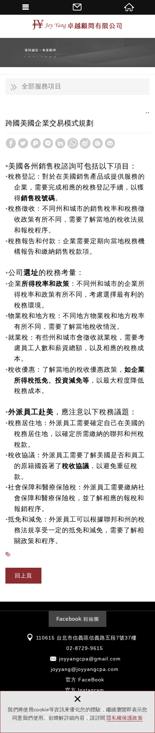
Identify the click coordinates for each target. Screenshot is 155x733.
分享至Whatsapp (72, 143)
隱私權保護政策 (124, 718)
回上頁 (23, 575)
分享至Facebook (10, 143)
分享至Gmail (110, 143)
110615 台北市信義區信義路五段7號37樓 (86, 638)
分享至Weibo (85, 143)
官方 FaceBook (85, 679)
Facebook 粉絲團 (77, 619)
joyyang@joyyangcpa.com (85, 669)
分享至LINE (48, 143)
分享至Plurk (35, 143)
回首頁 (129, 7)
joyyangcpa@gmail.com (90, 659)
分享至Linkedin (60, 143)
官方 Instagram (84, 690)
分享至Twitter (23, 143)
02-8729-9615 (84, 648)
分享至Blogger (97, 143)
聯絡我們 (77, 7)
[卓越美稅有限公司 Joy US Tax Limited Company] (77, 25)
